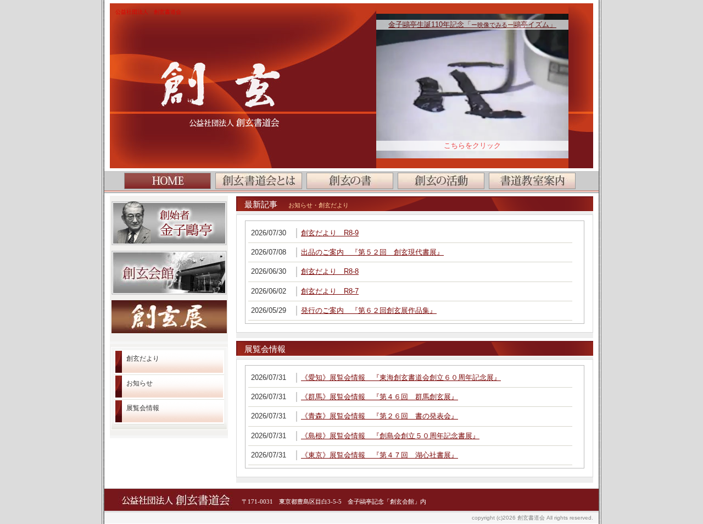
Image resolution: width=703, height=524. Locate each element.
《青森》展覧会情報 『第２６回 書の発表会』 (379, 416)
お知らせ (139, 383)
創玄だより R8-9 (330, 233)
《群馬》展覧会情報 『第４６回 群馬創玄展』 (379, 397)
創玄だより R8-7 (330, 291)
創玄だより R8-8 (330, 271)
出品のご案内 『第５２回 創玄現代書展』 (372, 252)
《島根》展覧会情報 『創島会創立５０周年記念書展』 (390, 436)
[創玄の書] (350, 181)
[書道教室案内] (532, 181)
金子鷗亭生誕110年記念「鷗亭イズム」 (472, 24)
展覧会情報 (142, 408)
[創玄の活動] (441, 181)
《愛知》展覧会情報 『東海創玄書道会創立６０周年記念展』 (401, 377)
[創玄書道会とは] (259, 181)
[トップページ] (167, 181)
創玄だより (142, 358)
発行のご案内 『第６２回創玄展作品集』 (369, 310)
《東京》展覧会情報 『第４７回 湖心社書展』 (379, 455)
